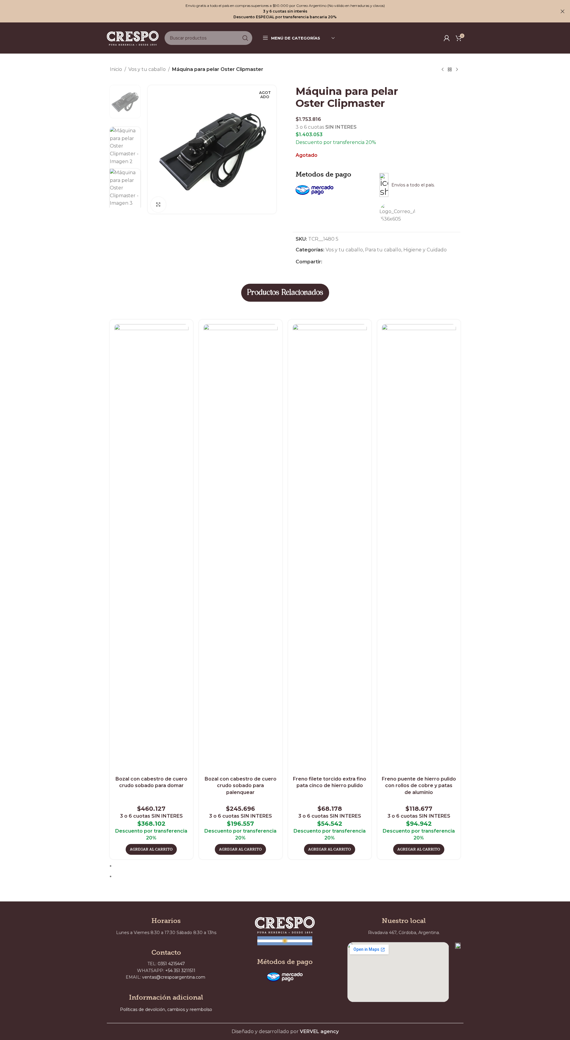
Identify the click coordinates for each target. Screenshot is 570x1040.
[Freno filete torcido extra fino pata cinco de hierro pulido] (330, 548)
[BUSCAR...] (245, 38)
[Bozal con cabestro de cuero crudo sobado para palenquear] (240, 548)
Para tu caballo (383, 250)
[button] (151, 849)
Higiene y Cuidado (425, 250)
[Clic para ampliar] (158, 204)
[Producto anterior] (442, 69)
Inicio (116, 69)
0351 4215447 (171, 963)
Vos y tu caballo (147, 69)
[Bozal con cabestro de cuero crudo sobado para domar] (151, 548)
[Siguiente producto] (456, 69)
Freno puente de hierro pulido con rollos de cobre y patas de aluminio (419, 785)
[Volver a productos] (449, 69)
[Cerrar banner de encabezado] (562, 11)
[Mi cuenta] (447, 38)
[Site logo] (133, 37)
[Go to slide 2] (287, 876)
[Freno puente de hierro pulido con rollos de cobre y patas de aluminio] (419, 548)
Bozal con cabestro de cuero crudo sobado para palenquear (240, 785)
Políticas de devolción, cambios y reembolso (166, 1009)
